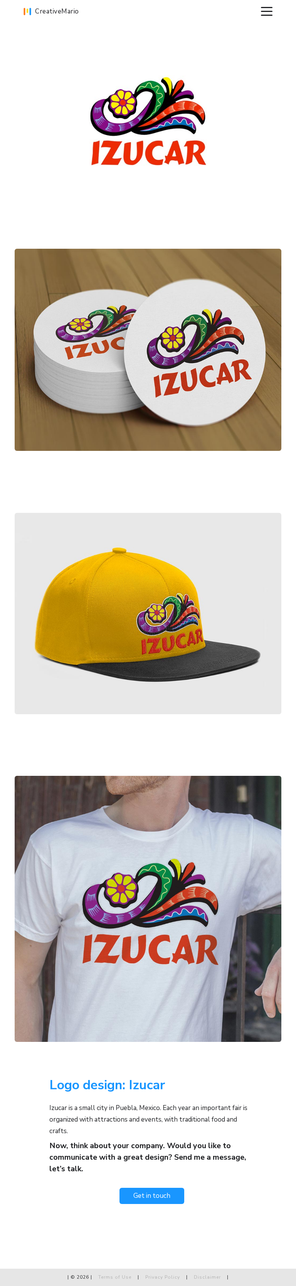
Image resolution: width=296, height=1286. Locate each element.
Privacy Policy (163, 1277)
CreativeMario (57, 11)
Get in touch (151, 1195)
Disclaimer (207, 1277)
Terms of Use (114, 1277)
